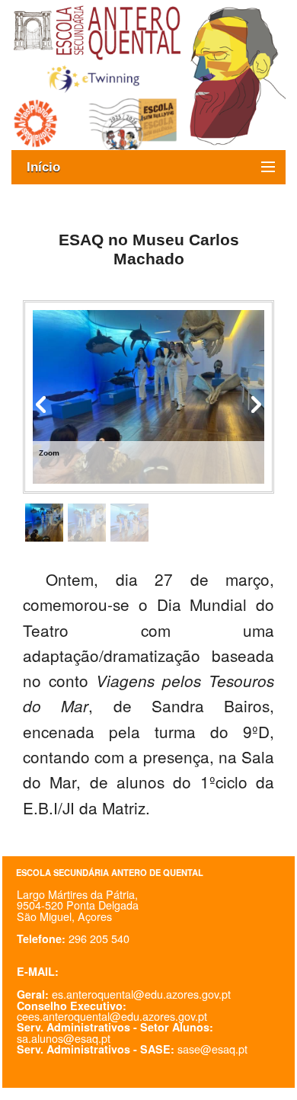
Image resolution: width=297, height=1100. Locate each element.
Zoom (49, 453)
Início (51, 167)
